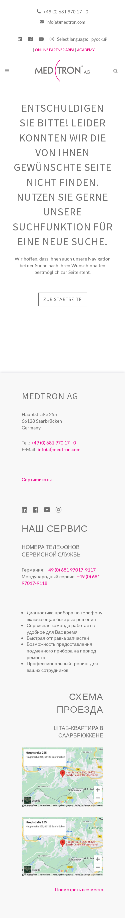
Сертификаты (37, 479)
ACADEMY (86, 49)
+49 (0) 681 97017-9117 (71, 570)
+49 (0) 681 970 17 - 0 (65, 11)
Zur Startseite (62, 299)
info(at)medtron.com (65, 22)
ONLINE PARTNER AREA (54, 49)
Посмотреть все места (79, 889)
